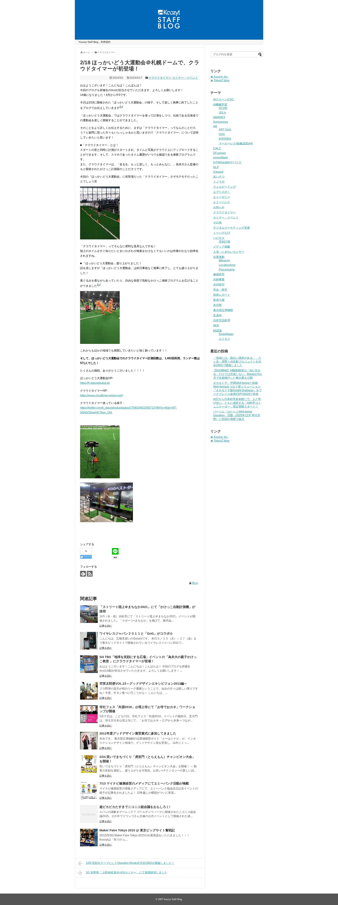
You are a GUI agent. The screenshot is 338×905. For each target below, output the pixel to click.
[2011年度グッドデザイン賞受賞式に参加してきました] (89, 740)
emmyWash (220, 157)
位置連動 (218, 256)
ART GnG (225, 129)
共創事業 (218, 279)
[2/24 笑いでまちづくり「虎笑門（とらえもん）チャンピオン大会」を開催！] (89, 764)
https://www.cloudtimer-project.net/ (101, 395)
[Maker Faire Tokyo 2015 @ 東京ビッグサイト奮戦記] (89, 837)
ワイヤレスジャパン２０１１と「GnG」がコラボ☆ (136, 633)
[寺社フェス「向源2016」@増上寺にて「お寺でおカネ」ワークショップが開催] (89, 714)
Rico (195, 583)
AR (215, 126)
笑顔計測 (224, 241)
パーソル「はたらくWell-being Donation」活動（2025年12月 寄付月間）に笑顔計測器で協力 (236, 415)
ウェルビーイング (224, 186)
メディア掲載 (221, 246)
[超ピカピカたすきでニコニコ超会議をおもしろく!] (89, 814)
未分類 (217, 305)
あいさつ (218, 176)
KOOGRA (225, 138)
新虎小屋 (218, 299)
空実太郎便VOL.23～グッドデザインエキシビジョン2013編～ (143, 683)
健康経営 (218, 274)
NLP (216, 167)
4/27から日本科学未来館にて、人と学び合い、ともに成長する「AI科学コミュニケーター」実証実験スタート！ (237, 403)
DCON (223, 108)
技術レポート (221, 294)
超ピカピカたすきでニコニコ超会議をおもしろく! (134, 807)
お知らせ (218, 207)
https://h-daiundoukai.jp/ (95, 382)
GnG (222, 134)
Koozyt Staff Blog (173, 899)
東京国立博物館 (223, 310)
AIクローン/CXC (223, 99)
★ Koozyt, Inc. (219, 76)
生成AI (217, 315)
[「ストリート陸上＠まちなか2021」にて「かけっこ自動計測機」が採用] (89, 614)
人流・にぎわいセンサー (228, 251)
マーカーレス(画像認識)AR (236, 143)
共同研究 (218, 284)
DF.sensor (219, 153)
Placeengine (227, 269)
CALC (217, 148)
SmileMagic (226, 334)
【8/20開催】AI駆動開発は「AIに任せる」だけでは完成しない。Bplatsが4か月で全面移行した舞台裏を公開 (237, 374)
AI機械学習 (220, 104)
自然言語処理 (221, 320)
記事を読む (105, 625)
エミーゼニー (221, 197)
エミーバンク (221, 202)
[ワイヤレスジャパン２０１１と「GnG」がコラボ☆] (89, 641)
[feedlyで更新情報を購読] (83, 574)
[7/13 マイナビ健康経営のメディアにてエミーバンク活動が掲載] (89, 790)
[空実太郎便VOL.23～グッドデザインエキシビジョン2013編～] (89, 691)
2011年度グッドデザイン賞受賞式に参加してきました (137, 733)
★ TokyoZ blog (219, 80)
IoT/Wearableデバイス (227, 162)
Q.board (218, 171)
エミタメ (224, 338)
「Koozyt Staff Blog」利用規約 (94, 42)
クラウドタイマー (160, 77)
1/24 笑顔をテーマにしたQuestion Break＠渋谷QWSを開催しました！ (130, 862)
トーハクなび (221, 232)
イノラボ (218, 181)
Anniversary (220, 121)
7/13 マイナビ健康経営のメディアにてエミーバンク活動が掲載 (144, 783)
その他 (217, 222)
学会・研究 (220, 289)
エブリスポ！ (221, 191)
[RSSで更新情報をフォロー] (90, 574)
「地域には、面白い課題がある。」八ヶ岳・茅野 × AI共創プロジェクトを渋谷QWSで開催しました (237, 361)
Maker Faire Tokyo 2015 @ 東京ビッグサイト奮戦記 (137, 830)
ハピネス (218, 237)
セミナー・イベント (185, 77)
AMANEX (219, 117)
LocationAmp (227, 265)
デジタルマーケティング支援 (231, 227)
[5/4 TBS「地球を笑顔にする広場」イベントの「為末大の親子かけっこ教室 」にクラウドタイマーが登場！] (89, 664)
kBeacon (224, 260)
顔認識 (217, 330)
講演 (216, 325)
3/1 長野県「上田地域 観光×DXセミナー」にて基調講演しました (126, 872)
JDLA (222, 112)
